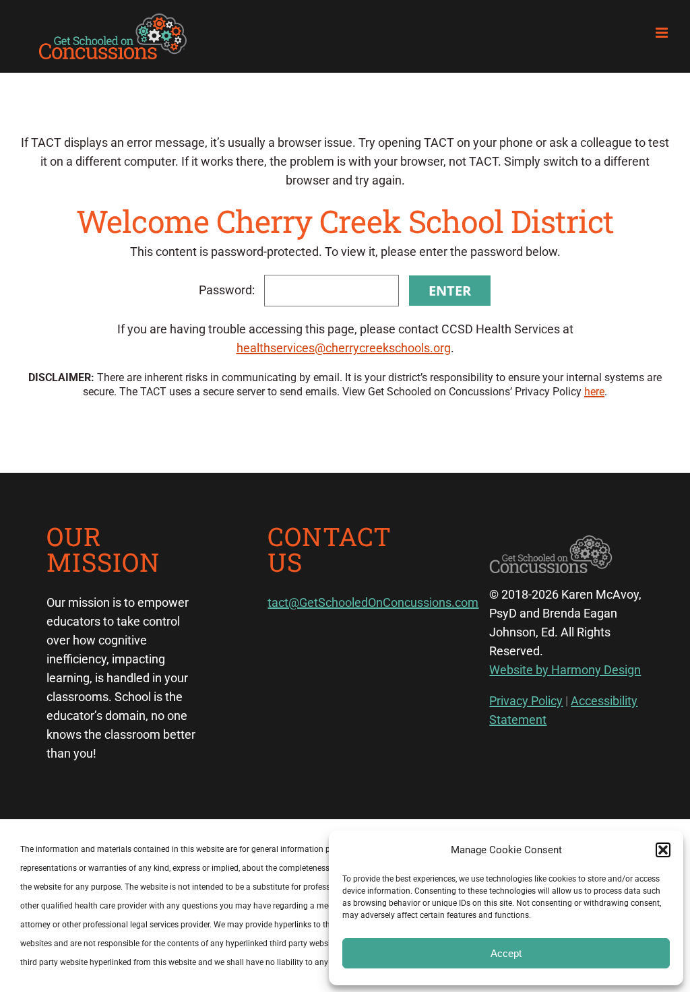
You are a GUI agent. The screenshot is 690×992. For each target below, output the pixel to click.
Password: (228, 290)
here (594, 391)
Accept (506, 953)
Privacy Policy (526, 701)
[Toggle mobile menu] (663, 33)
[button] (663, 850)
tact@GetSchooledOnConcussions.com (373, 602)
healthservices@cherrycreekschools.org (344, 348)
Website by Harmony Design (565, 670)
